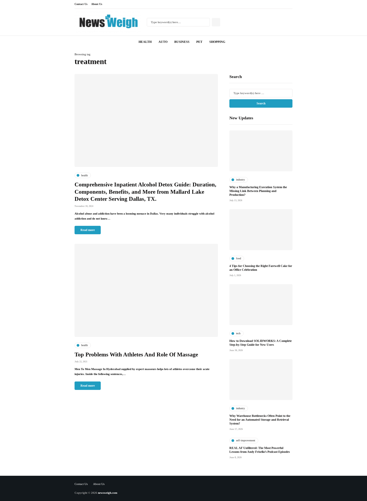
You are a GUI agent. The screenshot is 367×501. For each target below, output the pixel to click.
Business (181, 41)
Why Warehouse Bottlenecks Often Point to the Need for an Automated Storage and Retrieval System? (259, 419)
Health (145, 41)
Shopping (217, 41)
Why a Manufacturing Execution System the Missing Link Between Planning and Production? (258, 190)
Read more (87, 230)
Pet (199, 41)
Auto (162, 41)
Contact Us (81, 4)
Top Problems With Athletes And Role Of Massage (136, 354)
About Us (96, 4)
